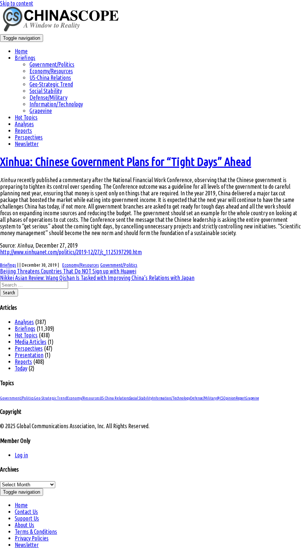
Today (21, 368)
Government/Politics (51, 64)
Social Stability (45, 91)
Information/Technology (56, 104)
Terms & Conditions (36, 531)
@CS (220, 398)
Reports (23, 130)
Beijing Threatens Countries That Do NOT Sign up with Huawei (68, 271)
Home (21, 51)
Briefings (25, 57)
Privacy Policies (32, 538)
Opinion (229, 398)
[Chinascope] (64, 31)
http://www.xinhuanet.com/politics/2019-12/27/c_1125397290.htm (71, 252)
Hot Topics (26, 117)
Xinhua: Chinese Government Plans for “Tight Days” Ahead (125, 161)
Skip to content (16, 3)
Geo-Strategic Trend (51, 84)
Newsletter (27, 144)
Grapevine (40, 110)
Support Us (27, 518)
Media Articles (30, 341)
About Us (24, 525)
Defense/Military (48, 97)
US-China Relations (50, 77)
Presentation (29, 355)
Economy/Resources (51, 71)
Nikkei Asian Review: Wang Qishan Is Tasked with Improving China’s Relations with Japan (97, 277)
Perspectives (29, 137)
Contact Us (26, 511)
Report (241, 398)
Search (9, 292)
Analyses (24, 124)
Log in (21, 455)
